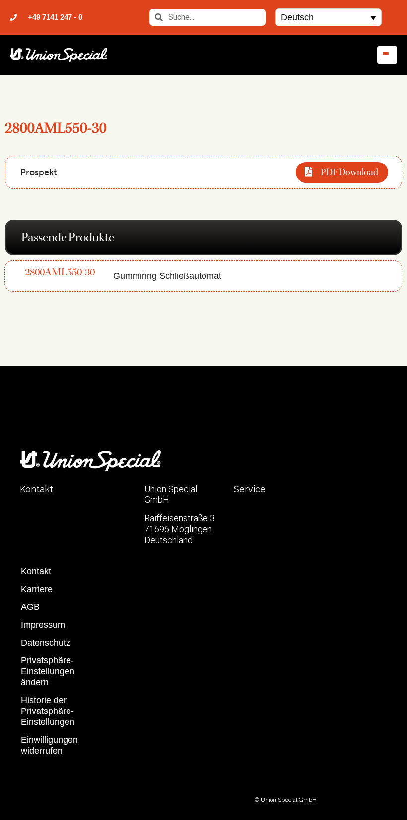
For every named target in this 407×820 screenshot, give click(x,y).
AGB (30, 607)
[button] (328, 17)
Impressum (43, 625)
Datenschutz (45, 643)
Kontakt (36, 571)
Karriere (37, 589)
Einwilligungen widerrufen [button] (49, 745)
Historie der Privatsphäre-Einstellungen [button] (47, 711)
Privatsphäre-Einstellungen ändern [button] (47, 671)
